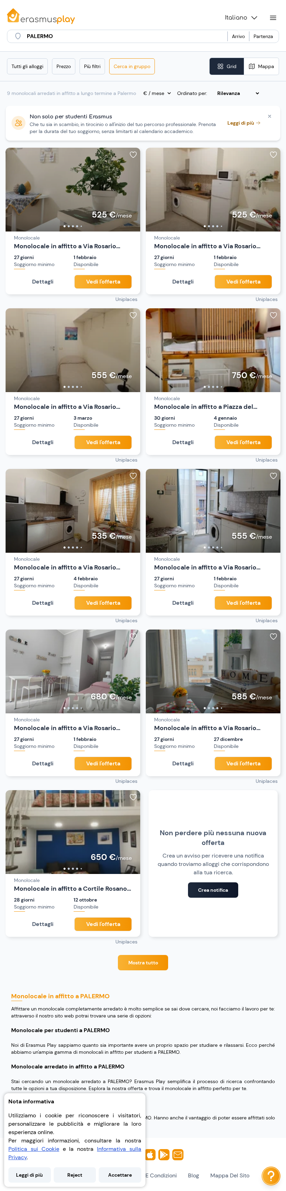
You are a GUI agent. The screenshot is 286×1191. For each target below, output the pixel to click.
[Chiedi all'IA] (271, 1176)
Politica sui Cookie (33, 1149)
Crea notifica (213, 890)
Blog (193, 1175)
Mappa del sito (229, 1175)
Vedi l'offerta (103, 281)
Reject (74, 1175)
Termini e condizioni (151, 1175)
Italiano (236, 18)
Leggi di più (29, 1175)
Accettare (120, 1175)
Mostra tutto (143, 963)
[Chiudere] (269, 116)
